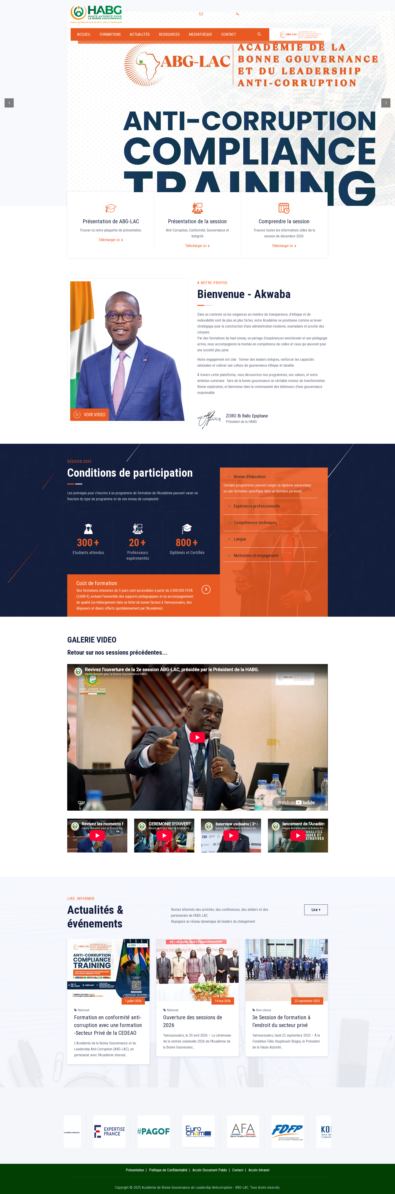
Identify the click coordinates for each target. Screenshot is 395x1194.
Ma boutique (306, 14)
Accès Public (283, 14)
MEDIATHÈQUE (200, 34)
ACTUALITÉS (140, 34)
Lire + (316, 910)
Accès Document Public (209, 1170)
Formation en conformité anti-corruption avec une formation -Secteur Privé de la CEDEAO (108, 1025)
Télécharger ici (109, 240)
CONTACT (228, 34)
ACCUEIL (84, 34)
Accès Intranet (259, 1170)
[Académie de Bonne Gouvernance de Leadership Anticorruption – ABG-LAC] (97, 14)
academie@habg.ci (217, 14)
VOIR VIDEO (94, 414)
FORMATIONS (110, 34)
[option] (108, 1003)
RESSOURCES (169, 34)
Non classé (263, 1010)
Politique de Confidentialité (168, 1170)
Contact (237, 1170)
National (83, 1010)
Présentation (135, 1170)
